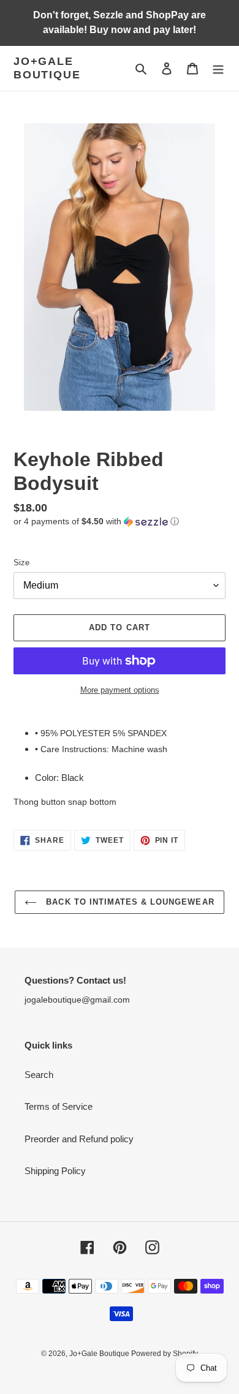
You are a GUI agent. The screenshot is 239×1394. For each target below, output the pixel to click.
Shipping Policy (55, 1171)
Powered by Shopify (164, 1353)
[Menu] (218, 68)
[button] (96, 521)
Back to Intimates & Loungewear (128, 901)
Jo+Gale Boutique (46, 68)
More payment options (119, 690)
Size (21, 562)
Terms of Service (59, 1106)
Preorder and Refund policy (79, 1139)
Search (39, 1074)
